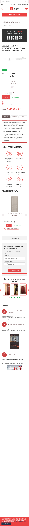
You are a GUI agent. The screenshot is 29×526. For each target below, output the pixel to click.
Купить (6, 97)
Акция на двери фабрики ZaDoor (16, 324)
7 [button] (19, 297)
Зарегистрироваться (22, 4)
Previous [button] (3, 215)
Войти (14, 4)
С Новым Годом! (12, 354)
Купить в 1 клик (16, 97)
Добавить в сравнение (9, 101)
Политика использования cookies (20, 521)
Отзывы (23, 116)
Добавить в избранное (9, 104)
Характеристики (14, 116)
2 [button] (11, 297)
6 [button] (17, 297)
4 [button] (14, 297)
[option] (14, 58)
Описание (6, 116)
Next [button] (26, 215)
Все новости (5, 374)
